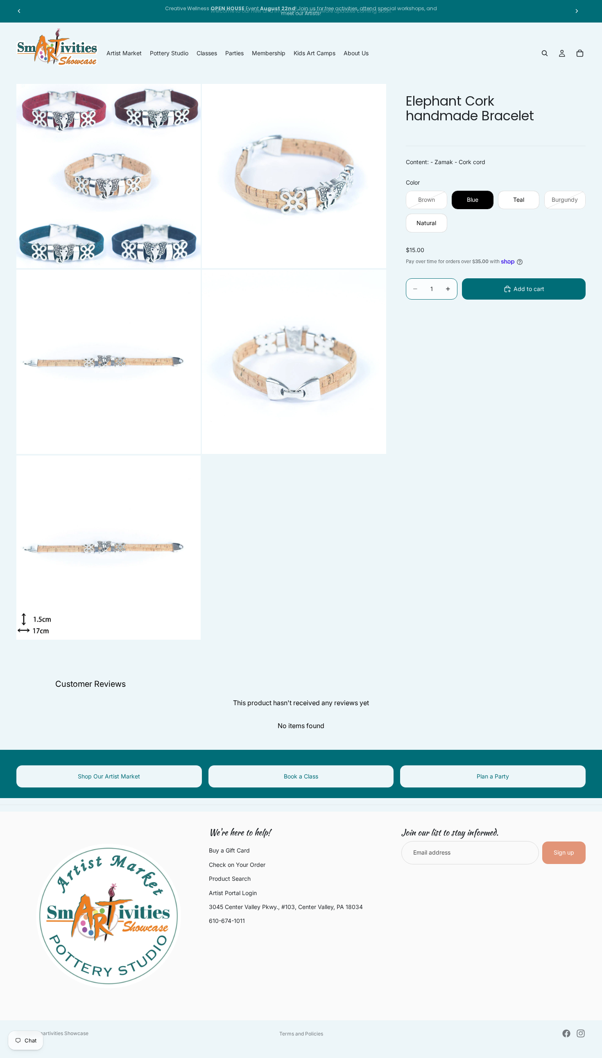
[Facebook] (566, 1033)
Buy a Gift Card (229, 850)
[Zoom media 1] (108, 176)
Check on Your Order (237, 864)
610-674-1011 (227, 920)
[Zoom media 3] (108, 362)
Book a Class (301, 776)
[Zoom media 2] (294, 176)
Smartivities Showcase (61, 1033)
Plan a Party (493, 776)
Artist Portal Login (233, 892)
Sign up (564, 852)
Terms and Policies (301, 1034)
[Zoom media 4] (294, 362)
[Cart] (580, 53)
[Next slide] (577, 11)
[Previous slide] (19, 11)
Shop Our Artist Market (109, 776)
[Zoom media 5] (108, 548)
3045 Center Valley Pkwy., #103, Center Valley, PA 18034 (286, 906)
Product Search (230, 878)
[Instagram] (581, 1033)
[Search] (545, 53)
